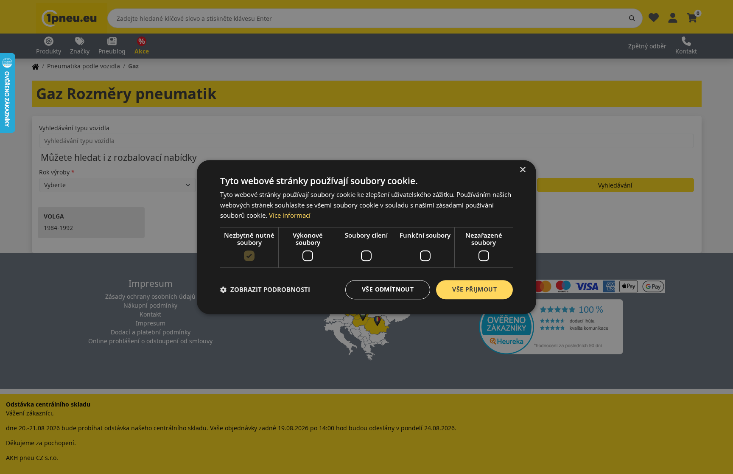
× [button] (522, 170)
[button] (265, 289)
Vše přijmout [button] (474, 289)
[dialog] (366, 237)
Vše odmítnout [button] (388, 289)
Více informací (290, 215)
